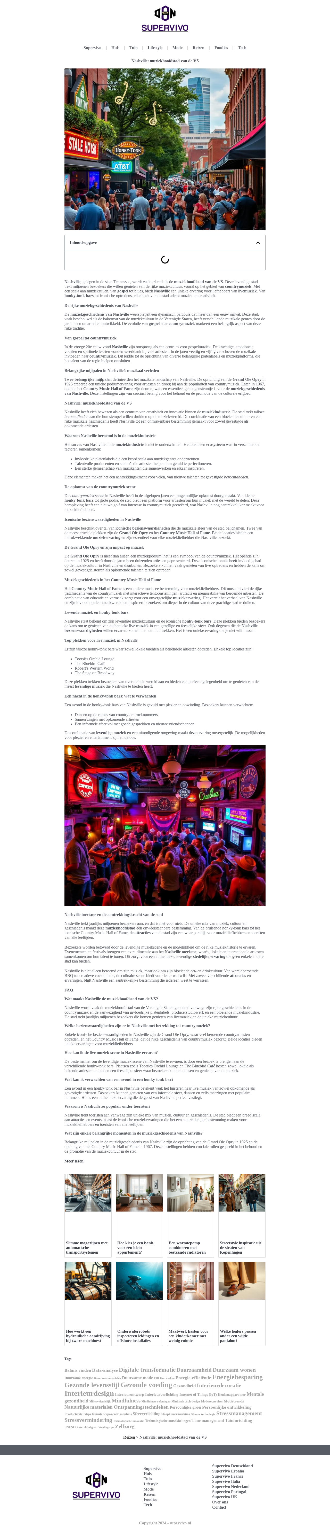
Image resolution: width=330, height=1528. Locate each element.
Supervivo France (227, 1476)
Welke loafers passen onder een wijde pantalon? (238, 1336)
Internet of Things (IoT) (198, 1395)
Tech (242, 47)
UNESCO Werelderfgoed (80, 1427)
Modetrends (234, 1401)
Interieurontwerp (129, 1394)
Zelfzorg (125, 1426)
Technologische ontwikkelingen (168, 1421)
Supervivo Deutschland (232, 1466)
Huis (115, 47)
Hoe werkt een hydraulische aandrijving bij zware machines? (88, 1336)
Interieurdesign (89, 1393)
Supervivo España (228, 1471)
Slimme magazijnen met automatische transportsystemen (87, 1247)
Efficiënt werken (164, 1378)
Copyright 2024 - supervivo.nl (165, 1523)
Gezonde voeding (146, 1385)
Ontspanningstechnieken (141, 1407)
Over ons (220, 1502)
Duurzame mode (137, 1377)
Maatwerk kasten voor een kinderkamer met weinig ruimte (188, 1336)
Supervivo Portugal (229, 1492)
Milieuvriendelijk (100, 1401)
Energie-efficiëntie (193, 1377)
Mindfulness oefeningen (156, 1401)
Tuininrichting (238, 1420)
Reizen (198, 47)
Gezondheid (184, 1385)
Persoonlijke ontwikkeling (227, 1407)
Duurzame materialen (107, 1378)
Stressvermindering (88, 1420)
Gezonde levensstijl (92, 1385)
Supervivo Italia (226, 1481)
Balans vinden (77, 1370)
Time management (208, 1420)
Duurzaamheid (194, 1370)
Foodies (221, 47)
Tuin (133, 47)
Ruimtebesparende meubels (112, 1414)
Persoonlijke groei (185, 1407)
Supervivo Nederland (231, 1486)
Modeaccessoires (212, 1401)
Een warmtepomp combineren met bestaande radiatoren (187, 1247)
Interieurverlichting (161, 1394)
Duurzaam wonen (234, 1370)
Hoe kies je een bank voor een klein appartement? (135, 1247)
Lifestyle (155, 47)
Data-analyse (105, 1370)
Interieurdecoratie (219, 1385)
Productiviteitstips (77, 1414)
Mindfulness (126, 1401)
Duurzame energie (78, 1378)
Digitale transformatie (147, 1370)
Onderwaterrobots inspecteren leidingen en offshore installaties (138, 1336)
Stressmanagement (239, 1413)
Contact (219, 1507)
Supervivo (92, 47)
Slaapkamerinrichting (175, 1414)
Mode (177, 47)
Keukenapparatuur (232, 1395)
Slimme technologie (203, 1414)
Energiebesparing (237, 1377)
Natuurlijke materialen (88, 1407)
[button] (258, 243)
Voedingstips (106, 1427)
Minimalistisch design (185, 1401)
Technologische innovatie (128, 1421)
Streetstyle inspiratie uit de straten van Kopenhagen (240, 1247)
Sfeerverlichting (146, 1413)
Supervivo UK (224, 1497)
